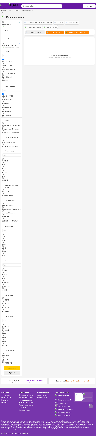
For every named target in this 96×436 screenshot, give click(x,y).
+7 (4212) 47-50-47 (64, 406)
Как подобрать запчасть (28, 397)
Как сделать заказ (25, 400)
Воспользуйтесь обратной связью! (77, 381)
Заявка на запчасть (26, 395)
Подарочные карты (26, 405)
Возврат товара (24, 410)
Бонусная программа (26, 402)
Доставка (22, 408)
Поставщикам (42, 397)
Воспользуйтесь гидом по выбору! (34, 381)
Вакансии (4, 400)
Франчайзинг (6, 397)
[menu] (17, 6)
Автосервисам (42, 395)
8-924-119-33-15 (63, 403)
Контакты (4, 402)
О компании (5, 395)
